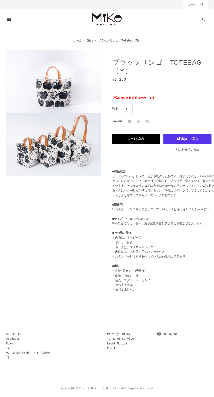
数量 (115, 108)
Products (13, 338)
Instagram (169, 333)
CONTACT (113, 348)
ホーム (77, 40)
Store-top (13, 333)
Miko (9, 343)
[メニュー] (8, 19)
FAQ (8, 348)
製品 (90, 40)
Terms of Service (120, 338)
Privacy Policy (118, 333)
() (196, 4)
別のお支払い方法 (187, 149)
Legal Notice (117, 343)
